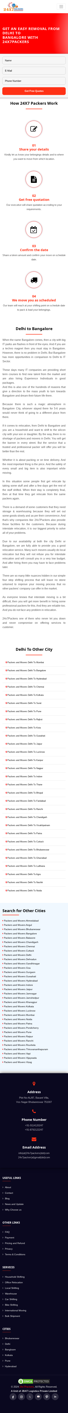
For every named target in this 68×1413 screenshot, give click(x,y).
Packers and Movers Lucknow (19, 1010)
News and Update (14, 1204)
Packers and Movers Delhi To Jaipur (24, 744)
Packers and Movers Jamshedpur (21, 998)
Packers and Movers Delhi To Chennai (25, 687)
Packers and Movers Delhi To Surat (24, 703)
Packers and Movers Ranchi (18, 1040)
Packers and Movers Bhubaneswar (21, 929)
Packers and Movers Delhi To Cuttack (25, 841)
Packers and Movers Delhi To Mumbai (25, 662)
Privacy (9, 1248)
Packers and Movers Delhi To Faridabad (26, 801)
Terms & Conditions (15, 1254)
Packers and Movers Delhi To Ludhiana (26, 866)
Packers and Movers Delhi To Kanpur (25, 760)
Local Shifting (12, 1288)
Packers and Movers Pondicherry (21, 1028)
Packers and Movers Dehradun (19, 959)
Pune (7, 1360)
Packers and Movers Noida (17, 1019)
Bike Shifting (11, 1305)
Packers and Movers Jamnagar (20, 993)
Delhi (7, 1344)
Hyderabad (11, 1366)
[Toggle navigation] (61, 6)
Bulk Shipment (12, 1316)
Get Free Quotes (34, 91)
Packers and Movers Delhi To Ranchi (25, 809)
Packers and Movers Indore (18, 985)
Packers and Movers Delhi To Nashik (25, 882)
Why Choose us (13, 1209)
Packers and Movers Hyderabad (20, 980)
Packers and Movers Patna (17, 1023)
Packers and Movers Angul (17, 925)
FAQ (7, 1232)
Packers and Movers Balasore (19, 938)
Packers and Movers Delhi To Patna (24, 833)
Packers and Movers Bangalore (20, 933)
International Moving (15, 1310)
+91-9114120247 (34, 1125)
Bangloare (10, 1349)
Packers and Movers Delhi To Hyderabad (27, 678)
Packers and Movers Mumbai (18, 1015)
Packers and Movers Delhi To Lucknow (26, 752)
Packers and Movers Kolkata (18, 1006)
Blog (7, 1198)
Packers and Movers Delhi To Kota (24, 727)
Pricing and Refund (15, 1243)
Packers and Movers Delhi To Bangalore (26, 670)
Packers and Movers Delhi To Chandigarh (27, 817)
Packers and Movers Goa (17, 968)
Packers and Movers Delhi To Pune (24, 711)
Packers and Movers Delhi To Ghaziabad (27, 858)
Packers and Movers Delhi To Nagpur (25, 768)
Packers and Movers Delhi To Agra (24, 874)
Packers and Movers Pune (17, 1032)
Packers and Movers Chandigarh (20, 942)
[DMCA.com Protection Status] (34, 1381)
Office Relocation (14, 1282)
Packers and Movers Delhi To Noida (24, 890)
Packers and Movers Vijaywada (20, 1058)
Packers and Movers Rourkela (19, 1045)
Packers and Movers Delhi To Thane (24, 784)
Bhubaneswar (12, 1338)
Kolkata (9, 1355)
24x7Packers (26, 1386)
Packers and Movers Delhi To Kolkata (25, 695)
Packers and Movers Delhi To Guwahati (26, 736)
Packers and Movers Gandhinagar (21, 963)
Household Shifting (15, 1276)
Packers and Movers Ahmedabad (21, 920)
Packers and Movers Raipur (18, 1036)
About (8, 1187)
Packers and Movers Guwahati (19, 976)
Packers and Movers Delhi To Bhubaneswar (28, 849)
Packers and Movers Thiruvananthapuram (25, 1049)
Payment (9, 1237)
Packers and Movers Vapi (17, 1053)
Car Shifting (11, 1299)
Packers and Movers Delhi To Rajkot (24, 719)
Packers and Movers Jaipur (18, 989)
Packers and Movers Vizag (17, 1062)
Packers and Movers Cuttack (18, 950)
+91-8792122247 (34, 1129)
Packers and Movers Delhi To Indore (24, 776)
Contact (9, 1193)
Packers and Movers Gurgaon (19, 972)
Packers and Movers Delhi (17, 955)
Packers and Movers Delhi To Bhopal (25, 793)
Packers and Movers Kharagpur (20, 1002)
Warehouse (11, 1293)
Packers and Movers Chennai (19, 946)
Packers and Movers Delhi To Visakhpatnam (28, 825)
